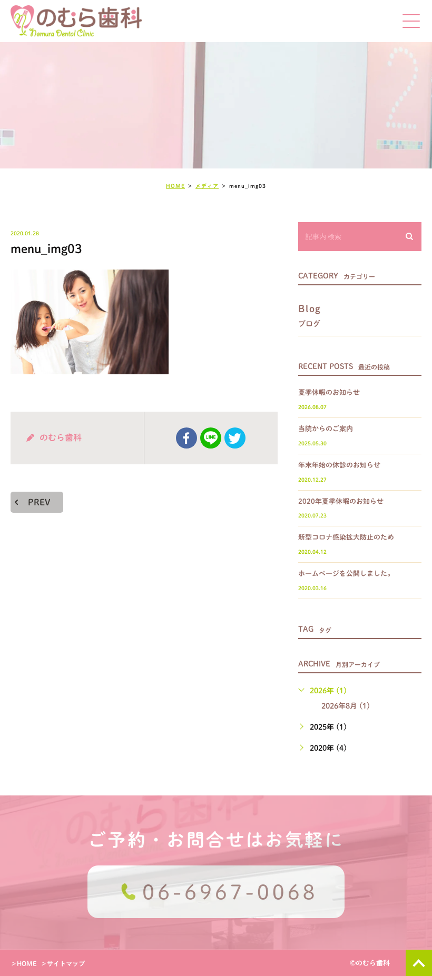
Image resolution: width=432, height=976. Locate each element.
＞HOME (23, 963)
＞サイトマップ (63, 963)
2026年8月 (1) (345, 706)
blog (309, 315)
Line (210, 438)
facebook (186, 438)
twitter (235, 438)
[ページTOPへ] (419, 963)
